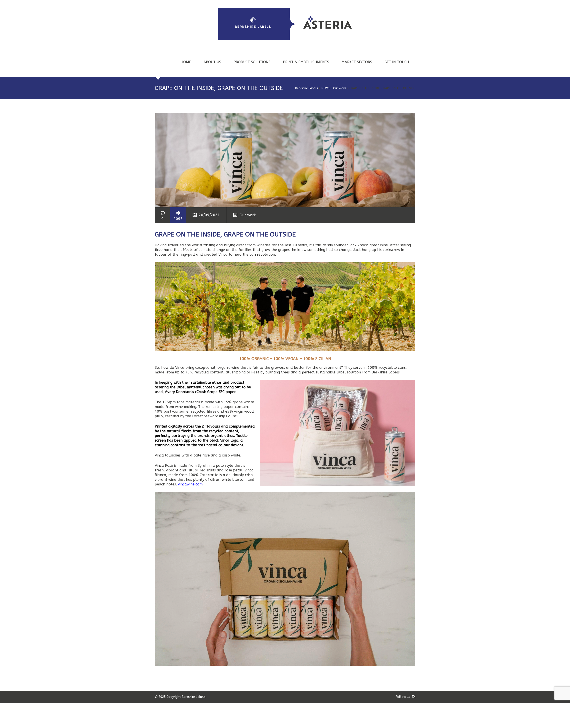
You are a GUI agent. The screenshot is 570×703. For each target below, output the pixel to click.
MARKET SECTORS (357, 62)
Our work (339, 88)
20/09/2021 (209, 215)
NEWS (326, 88)
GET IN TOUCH (397, 62)
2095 (178, 219)
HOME (186, 62)
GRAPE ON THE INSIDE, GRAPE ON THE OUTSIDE (225, 234)
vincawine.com (190, 484)
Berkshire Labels (306, 88)
